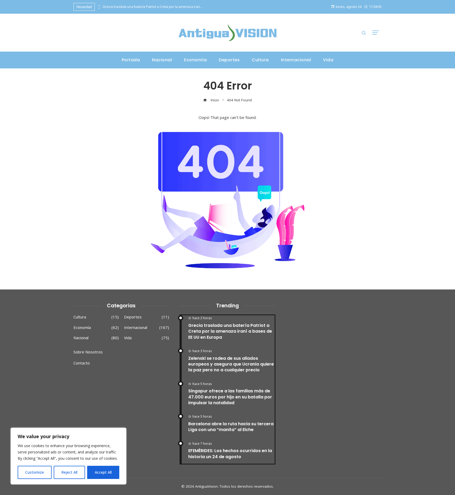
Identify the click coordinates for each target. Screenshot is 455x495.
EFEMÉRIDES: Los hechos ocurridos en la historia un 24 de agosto (230, 453)
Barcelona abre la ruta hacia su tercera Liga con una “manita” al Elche (231, 427)
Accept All (103, 472)
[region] (68, 456)
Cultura (96, 316)
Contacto (81, 363)
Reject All (69, 472)
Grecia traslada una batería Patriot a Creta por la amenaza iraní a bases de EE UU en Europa (153, 7)
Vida (146, 337)
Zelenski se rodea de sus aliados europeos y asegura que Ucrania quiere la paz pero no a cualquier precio (231, 364)
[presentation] (98, 5)
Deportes (146, 316)
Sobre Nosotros (88, 351)
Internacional (146, 327)
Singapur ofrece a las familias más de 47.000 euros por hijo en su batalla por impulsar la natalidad (230, 397)
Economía (96, 327)
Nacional (96, 337)
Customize (34, 472)
